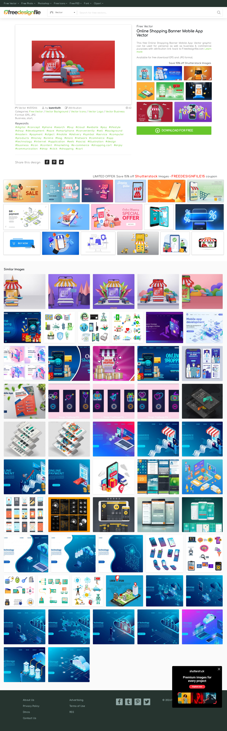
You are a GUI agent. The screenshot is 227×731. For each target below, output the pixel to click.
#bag (58, 138)
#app (110, 138)
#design (111, 141)
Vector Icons (78, 111)
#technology (23, 141)
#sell (100, 130)
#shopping (66, 148)
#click (53, 148)
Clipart (97, 3)
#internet (40, 141)
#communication (26, 148)
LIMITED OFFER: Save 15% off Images (131, 176)
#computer (116, 134)
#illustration (96, 141)
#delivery (75, 134)
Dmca (26, 712)
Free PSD (75, 3)
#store (68, 138)
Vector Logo (95, 111)
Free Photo (27, 3)
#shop (19, 130)
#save (50, 130)
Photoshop (43, 3)
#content (46, 145)
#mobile (62, 134)
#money (36, 138)
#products (22, 138)
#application (56, 141)
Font (86, 3)
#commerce (97, 138)
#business (22, 145)
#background (113, 130)
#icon (34, 145)
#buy (70, 127)
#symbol (88, 134)
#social (80, 141)
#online (48, 138)
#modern (21, 134)
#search (59, 127)
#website (92, 127)
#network (81, 138)
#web (70, 141)
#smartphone (65, 130)
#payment (36, 134)
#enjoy (118, 145)
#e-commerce (80, 145)
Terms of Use (77, 706)
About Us (28, 700)
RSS (71, 712)
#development (35, 130)
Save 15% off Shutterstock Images (190, 63)
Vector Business (115, 111)
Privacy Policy (31, 706)
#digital (20, 127)
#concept (33, 127)
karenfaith (55, 108)
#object (50, 134)
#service (101, 134)
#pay (103, 127)
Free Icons (59, 3)
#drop (44, 148)
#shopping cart (101, 145)
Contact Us (29, 718)
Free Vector (10, 3)
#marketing (61, 145)
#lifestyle (114, 127)
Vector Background (56, 111)
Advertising (76, 700)
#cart (79, 148)
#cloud (80, 127)
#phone (47, 127)
